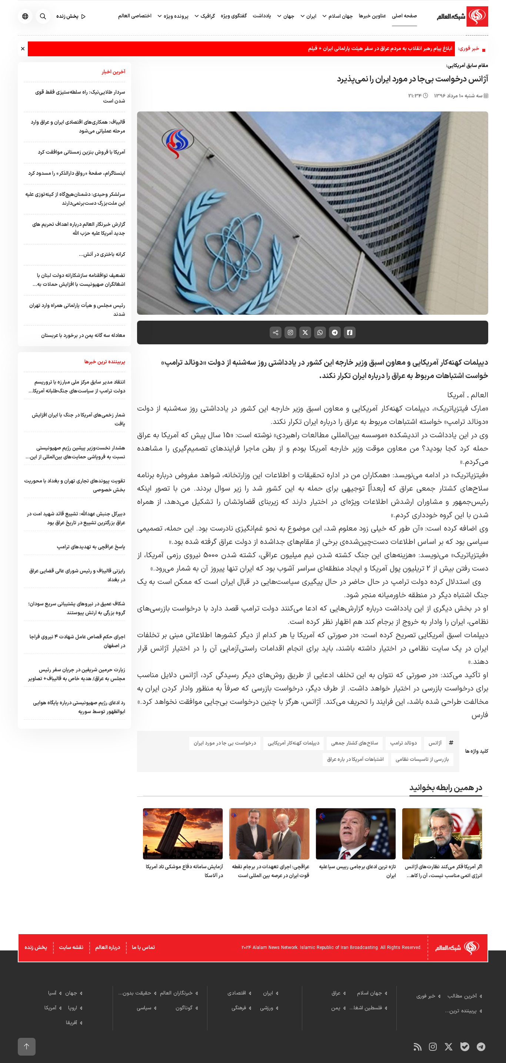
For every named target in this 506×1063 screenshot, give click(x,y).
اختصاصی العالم (135, 16)
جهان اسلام (340, 16)
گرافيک (207, 16)
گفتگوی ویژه (234, 16)
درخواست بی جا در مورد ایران (225, 743)
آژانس (435, 743)
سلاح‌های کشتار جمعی (354, 743)
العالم (479, 395)
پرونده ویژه (176, 16)
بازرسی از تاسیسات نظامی (422, 759)
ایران (310, 16)
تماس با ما (143, 948)
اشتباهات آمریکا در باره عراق (355, 759)
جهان (288, 16)
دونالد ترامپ (403, 743)
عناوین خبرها (372, 16)
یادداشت (262, 16)
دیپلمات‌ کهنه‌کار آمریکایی (293, 743)
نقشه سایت (71, 948)
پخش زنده (35, 948)
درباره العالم (107, 948)
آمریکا (456, 395)
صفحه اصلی (404, 16)
